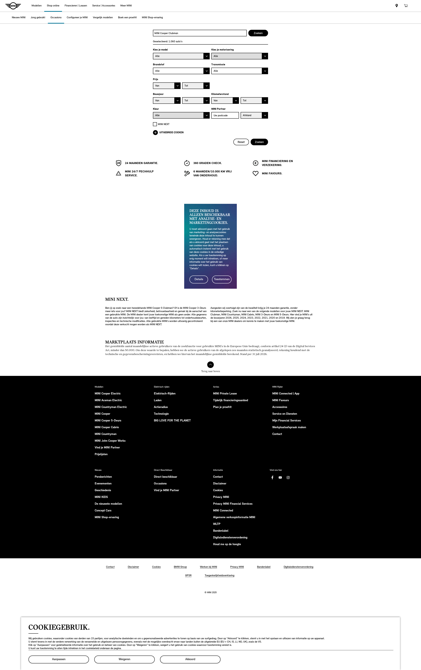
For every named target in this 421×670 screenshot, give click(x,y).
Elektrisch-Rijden (164, 393)
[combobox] (200, 33)
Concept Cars (103, 510)
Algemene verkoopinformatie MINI (234, 517)
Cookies (218, 490)
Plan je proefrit (222, 407)
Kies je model (160, 49)
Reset (241, 142)
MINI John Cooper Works (110, 441)
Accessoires (279, 407)
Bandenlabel (220, 531)
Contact (277, 434)
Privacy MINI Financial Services (232, 504)
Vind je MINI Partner (107, 447)
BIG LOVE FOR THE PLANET (172, 420)
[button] (36, 6)
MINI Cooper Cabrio (107, 427)
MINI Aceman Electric (108, 400)
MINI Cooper (102, 414)
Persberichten (103, 477)
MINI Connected (223, 510)
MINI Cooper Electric (108, 393)
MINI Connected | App (285, 393)
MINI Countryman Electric (111, 407)
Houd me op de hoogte (227, 544)
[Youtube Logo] (280, 477)
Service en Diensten (284, 414)
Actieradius (161, 407)
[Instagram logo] (288, 477)
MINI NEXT (164, 124)
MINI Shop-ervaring (107, 517)
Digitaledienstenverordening (230, 537)
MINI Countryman (105, 434)
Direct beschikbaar (165, 477)
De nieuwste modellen (108, 504)
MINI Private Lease (225, 393)
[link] (396, 6)
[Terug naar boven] (210, 364)
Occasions (160, 483)
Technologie (161, 414)
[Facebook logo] (272, 477)
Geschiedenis (103, 490)
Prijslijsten (101, 454)
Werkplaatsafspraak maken (289, 427)
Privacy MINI (221, 497)
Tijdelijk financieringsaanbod (230, 400)
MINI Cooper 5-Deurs (108, 420)
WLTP (216, 524)
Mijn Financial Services (286, 420)
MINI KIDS (101, 497)
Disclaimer (219, 483)
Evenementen (103, 483)
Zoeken (259, 142)
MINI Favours (280, 400)
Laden (157, 400)
